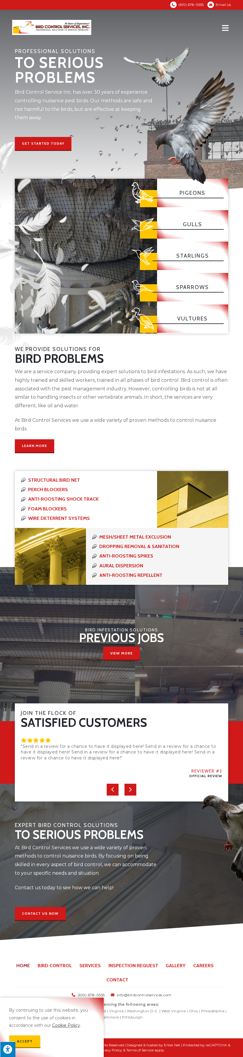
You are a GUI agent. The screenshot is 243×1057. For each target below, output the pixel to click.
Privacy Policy (110, 1050)
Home (23, 965)
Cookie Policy (66, 1025)
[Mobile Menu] (226, 27)
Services (90, 965)
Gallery (176, 965)
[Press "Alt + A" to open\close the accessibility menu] (7, 1049)
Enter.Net (172, 1045)
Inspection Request (133, 965)
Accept (25, 1041)
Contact (117, 980)
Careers (203, 965)
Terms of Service (140, 1050)
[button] (43, 144)
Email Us (223, 4)
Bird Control (55, 965)
